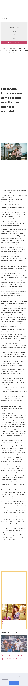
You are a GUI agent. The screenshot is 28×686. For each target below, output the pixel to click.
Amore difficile (14, 27)
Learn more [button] (5, 679)
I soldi (14, 35)
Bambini (14, 38)
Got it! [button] (14, 683)
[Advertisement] (14, 9)
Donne (14, 31)
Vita (14, 24)
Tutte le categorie (14, 42)
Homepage (6, 48)
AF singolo (14, 48)
